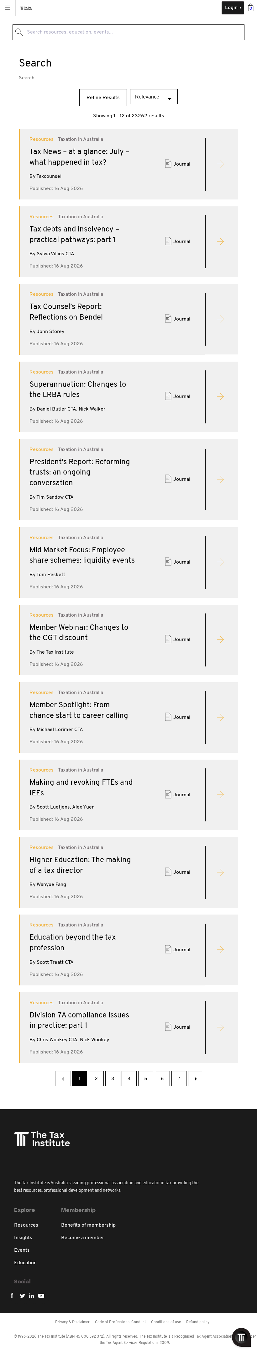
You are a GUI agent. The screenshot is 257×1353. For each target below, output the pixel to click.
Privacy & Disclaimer (72, 1322)
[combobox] (128, 32)
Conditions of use (166, 1322)
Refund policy (197, 1322)
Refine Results (103, 97)
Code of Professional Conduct (120, 1322)
